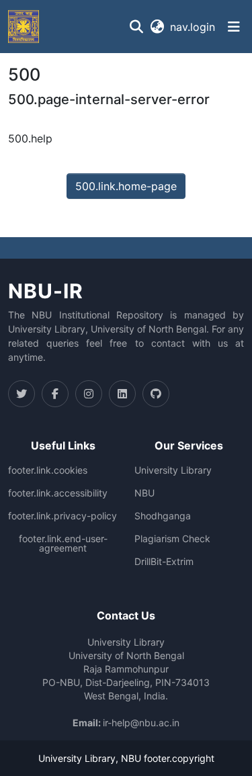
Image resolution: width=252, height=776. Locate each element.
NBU (144, 493)
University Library (173, 470)
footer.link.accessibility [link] (58, 493)
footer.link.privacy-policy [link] (62, 516)
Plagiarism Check (172, 539)
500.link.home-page (126, 186)
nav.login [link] (192, 27)
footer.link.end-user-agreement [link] (63, 543)
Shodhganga (162, 516)
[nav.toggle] (234, 27)
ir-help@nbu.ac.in (141, 722)
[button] (23, 26)
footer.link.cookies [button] (47, 470)
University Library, (79, 758)
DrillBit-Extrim (164, 561)
